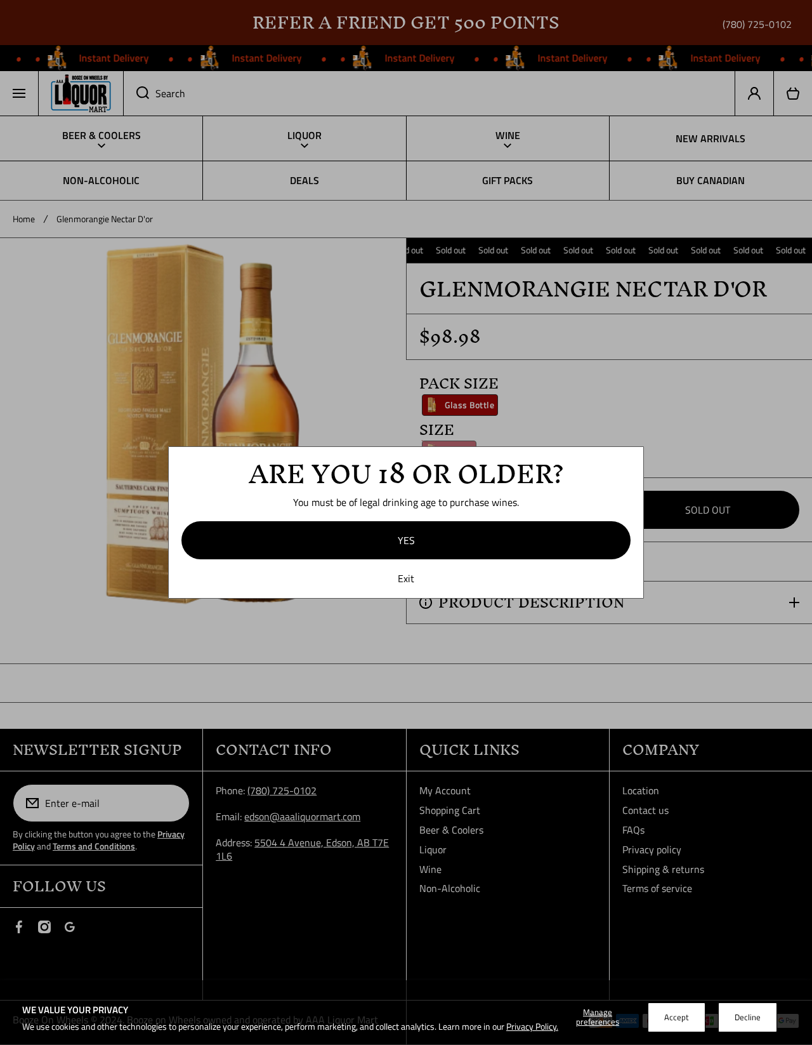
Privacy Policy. (532, 1026)
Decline (748, 1017)
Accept (676, 1017)
